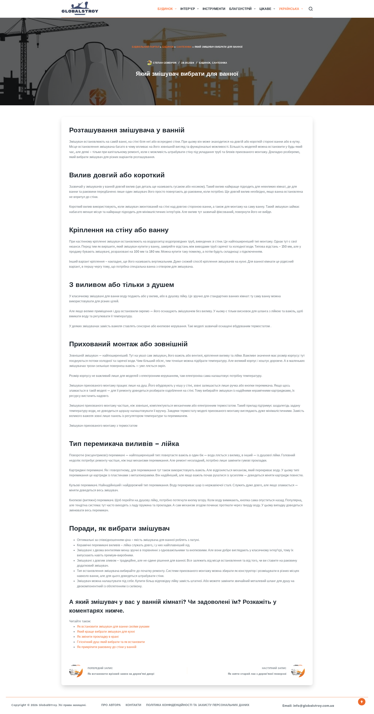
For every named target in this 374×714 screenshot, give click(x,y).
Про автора (111, 705)
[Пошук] (311, 9)
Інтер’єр (187, 9)
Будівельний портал (145, 46)
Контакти (133, 705)
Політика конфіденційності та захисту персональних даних (197, 705)
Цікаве (265, 9)
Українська (289, 9)
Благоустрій (240, 9)
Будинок (165, 9)
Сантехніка (184, 46)
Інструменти (214, 9)
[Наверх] (361, 701)
